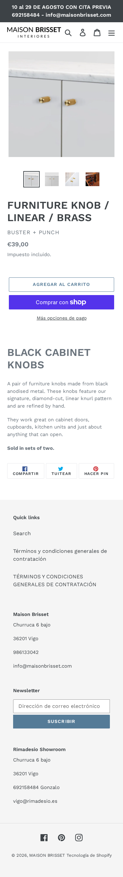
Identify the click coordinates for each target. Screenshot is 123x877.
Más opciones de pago (62, 318)
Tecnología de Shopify (89, 855)
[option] (31, 179)
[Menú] (111, 32)
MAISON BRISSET (47, 855)
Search (22, 533)
